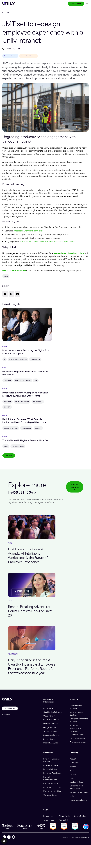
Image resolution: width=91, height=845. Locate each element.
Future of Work (18, 446)
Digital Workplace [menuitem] (50, 769)
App (36, 380)
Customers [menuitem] (74, 763)
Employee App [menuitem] (49, 708)
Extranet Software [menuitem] (50, 783)
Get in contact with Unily (14, 270)
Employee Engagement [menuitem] (52, 787)
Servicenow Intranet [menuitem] (51, 735)
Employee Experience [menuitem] (52, 773)
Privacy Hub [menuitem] (48, 816)
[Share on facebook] (5, 294)
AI (4, 359)
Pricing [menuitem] (72, 770)
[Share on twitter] (11, 294)
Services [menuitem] (73, 766)
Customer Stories (10, 56)
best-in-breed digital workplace (68, 253)
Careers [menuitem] (73, 774)
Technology (35, 359)
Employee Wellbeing (22, 380)
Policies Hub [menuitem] (63, 820)
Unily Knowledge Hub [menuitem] (52, 791)
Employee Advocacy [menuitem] (78, 742)
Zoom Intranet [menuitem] (49, 739)
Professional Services (28, 56)
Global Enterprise (22, 401)
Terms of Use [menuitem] (48, 820)
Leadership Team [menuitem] (76, 782)
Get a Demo (76, 3)
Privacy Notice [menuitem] (64, 816)
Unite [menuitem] (72, 796)
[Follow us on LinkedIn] (4, 837)
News (6, 276)
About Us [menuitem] (73, 759)
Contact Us (10, 708)
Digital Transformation (18, 359)
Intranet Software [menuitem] (50, 765)
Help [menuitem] (71, 778)
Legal (87, 837)
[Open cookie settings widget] (4, 841)
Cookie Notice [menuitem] (80, 816)
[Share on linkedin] (17, 294)
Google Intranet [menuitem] (49, 727)
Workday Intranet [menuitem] (50, 731)
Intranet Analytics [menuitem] (50, 743)
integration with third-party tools (28, 230)
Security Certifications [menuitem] (79, 792)
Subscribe (6, 714)
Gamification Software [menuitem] (52, 712)
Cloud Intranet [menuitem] (49, 716)
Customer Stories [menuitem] (50, 795)
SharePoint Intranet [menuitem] (51, 720)
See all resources (74, 487)
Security (7, 407)
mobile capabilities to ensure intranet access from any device (47, 241)
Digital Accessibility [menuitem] (77, 738)
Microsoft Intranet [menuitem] (50, 723)
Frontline (7, 380)
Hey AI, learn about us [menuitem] (78, 800)
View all (9, 455)
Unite (6, 446)
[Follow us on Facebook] (9, 837)
